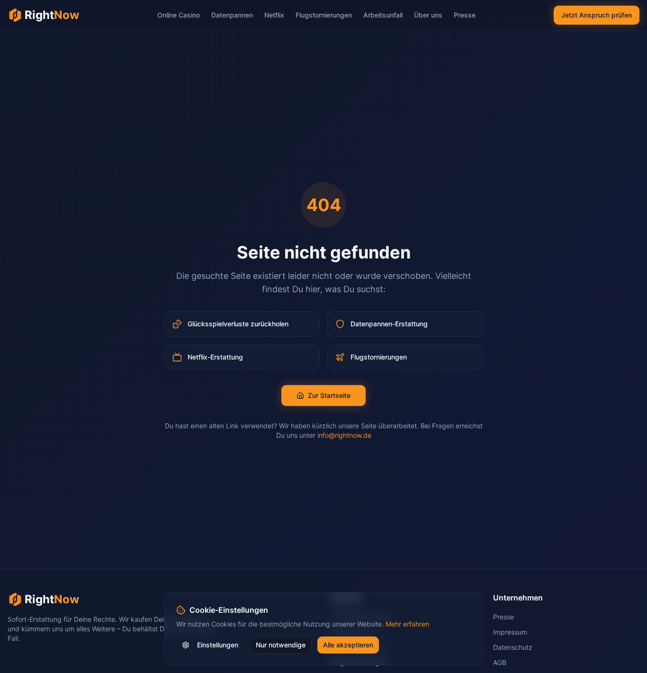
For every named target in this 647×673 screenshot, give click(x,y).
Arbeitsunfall (383, 15)
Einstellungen (217, 645)
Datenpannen (232, 15)
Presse (465, 15)
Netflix (274, 15)
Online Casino (178, 15)
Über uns (428, 15)
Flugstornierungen (324, 15)
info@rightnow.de (344, 435)
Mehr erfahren (407, 624)
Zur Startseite (329, 395)
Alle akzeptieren (348, 645)
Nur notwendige (281, 645)
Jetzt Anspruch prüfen (596, 15)
